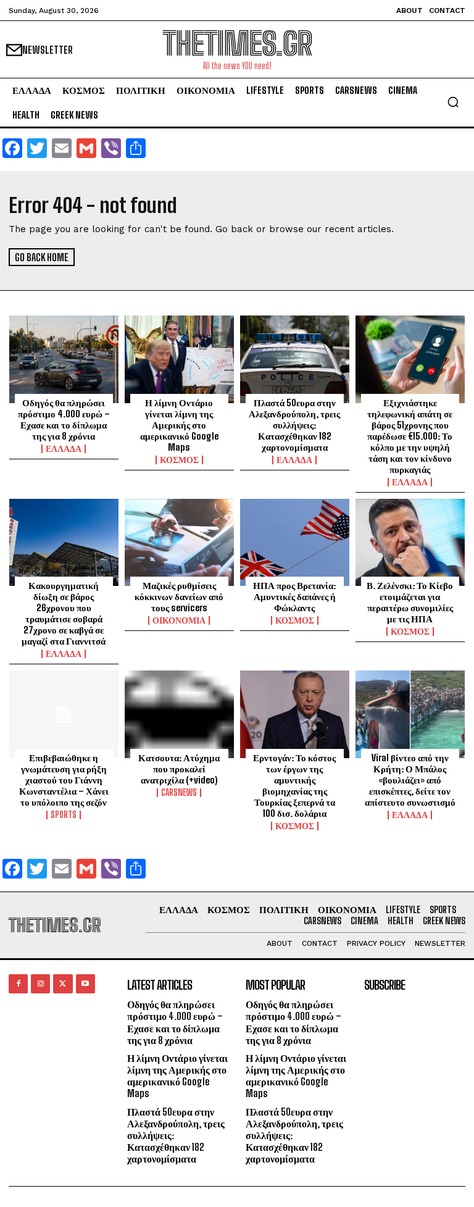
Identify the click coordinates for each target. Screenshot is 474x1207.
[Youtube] (85, 983)
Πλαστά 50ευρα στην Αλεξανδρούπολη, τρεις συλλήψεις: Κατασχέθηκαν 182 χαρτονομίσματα (294, 425)
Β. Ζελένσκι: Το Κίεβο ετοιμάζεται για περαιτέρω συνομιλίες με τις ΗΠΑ (410, 602)
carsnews (179, 792)
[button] (453, 102)
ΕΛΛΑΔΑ (63, 449)
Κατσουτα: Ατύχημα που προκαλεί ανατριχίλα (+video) (179, 768)
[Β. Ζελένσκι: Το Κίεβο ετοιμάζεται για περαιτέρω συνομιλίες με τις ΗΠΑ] (410, 543)
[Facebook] (18, 983)
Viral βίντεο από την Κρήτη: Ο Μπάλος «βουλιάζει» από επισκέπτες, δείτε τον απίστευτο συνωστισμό (410, 780)
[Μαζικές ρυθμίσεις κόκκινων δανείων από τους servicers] (179, 543)
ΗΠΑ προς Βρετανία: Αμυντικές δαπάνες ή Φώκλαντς (294, 596)
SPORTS (64, 815)
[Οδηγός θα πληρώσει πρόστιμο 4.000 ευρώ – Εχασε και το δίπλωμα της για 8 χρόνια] (63, 359)
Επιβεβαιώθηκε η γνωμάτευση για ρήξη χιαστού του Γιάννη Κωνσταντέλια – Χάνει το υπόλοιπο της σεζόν (64, 780)
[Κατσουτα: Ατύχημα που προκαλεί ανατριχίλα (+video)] (179, 714)
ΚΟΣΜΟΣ (179, 460)
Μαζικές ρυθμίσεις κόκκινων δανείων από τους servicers (179, 596)
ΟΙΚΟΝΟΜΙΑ (179, 620)
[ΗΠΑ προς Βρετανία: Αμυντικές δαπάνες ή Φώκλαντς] (294, 543)
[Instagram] (40, 983)
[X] (62, 983)
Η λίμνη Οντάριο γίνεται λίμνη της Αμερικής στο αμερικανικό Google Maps (179, 425)
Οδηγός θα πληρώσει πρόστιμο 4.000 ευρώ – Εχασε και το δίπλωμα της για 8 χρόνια (64, 419)
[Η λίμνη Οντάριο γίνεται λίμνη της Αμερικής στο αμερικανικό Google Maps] (179, 359)
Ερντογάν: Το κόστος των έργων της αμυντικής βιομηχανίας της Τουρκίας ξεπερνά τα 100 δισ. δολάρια (294, 785)
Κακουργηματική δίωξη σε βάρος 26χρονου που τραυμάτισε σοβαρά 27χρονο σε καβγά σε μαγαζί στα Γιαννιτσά (64, 613)
